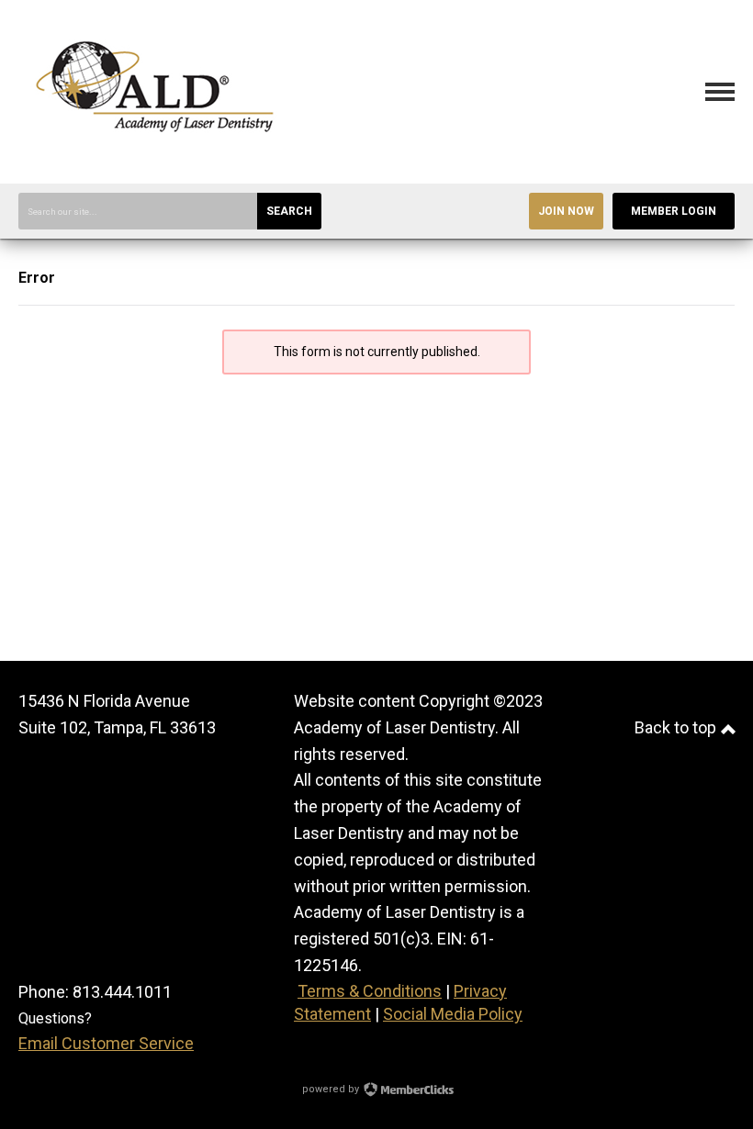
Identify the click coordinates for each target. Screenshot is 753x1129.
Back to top (677, 727)
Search (289, 211)
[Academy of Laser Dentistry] (156, 155)
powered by (332, 1089)
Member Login (673, 211)
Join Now (566, 211)
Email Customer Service (106, 1043)
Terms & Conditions (370, 990)
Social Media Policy (453, 1013)
